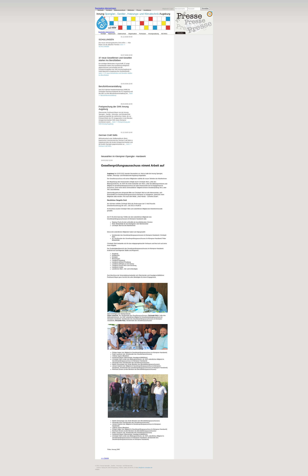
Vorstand (109, 10)
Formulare (142, 34)
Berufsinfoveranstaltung (110, 86)
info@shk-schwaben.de (145, 467)
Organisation (132, 34)
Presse (139, 10)
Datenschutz (122, 34)
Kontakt (103, 34)
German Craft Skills (108, 135)
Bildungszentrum (119, 10)
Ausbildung (147, 10)
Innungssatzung (153, 34)
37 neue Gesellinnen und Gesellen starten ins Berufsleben (115, 59)
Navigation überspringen (105, 8)
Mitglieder (131, 10)
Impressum (111, 34)
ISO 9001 (164, 34)
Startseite (100, 10)
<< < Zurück (105, 458)
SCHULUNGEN (106, 39)
